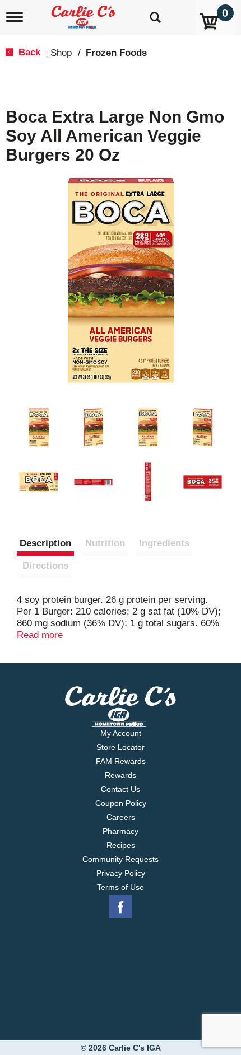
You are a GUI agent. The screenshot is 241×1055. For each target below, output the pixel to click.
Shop (61, 53)
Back (28, 52)
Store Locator (120, 747)
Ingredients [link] (164, 543)
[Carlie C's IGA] (84, 13)
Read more (40, 635)
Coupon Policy (120, 803)
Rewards (120, 775)
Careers (120, 817)
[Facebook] (120, 907)
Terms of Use (120, 887)
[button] (39, 427)
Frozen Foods (116, 53)
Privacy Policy (120, 873)
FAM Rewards (121, 761)
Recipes (120, 845)
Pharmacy (120, 831)
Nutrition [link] (105, 543)
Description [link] (45, 543)
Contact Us (120, 789)
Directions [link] (45, 565)
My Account (120, 733)
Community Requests (120, 859)
